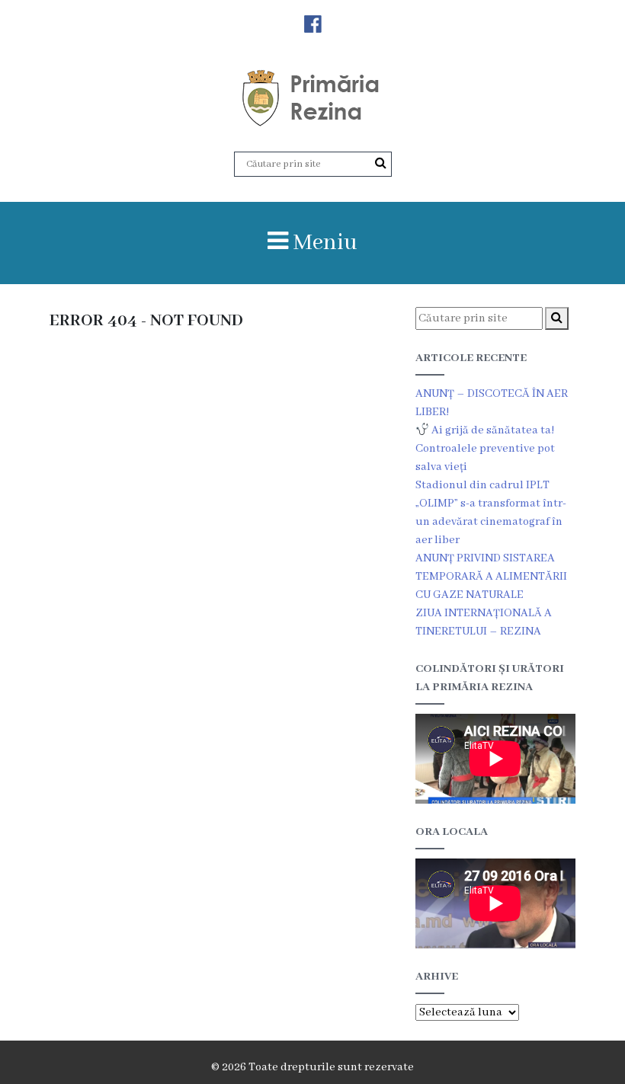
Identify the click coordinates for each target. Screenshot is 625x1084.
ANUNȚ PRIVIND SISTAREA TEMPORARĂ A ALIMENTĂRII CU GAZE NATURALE (491, 577)
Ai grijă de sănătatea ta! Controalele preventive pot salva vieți (485, 449)
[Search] (380, 164)
